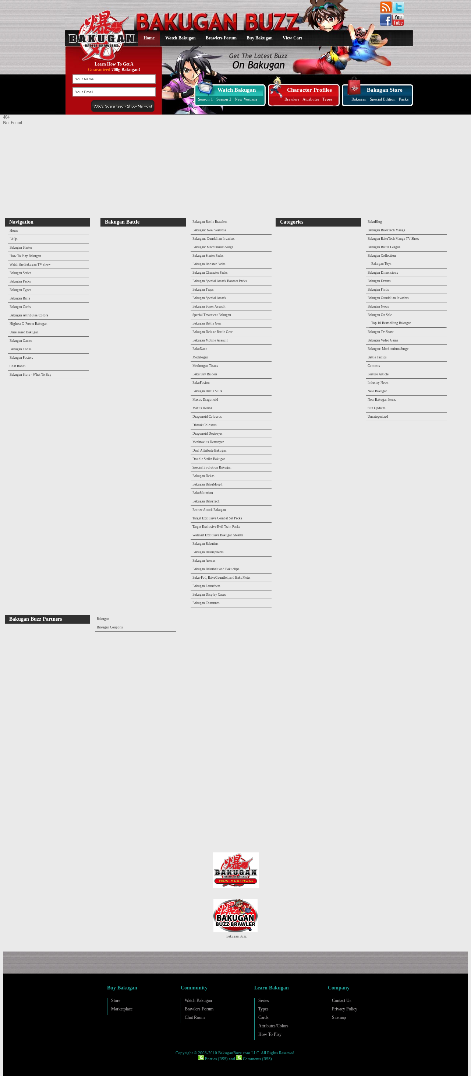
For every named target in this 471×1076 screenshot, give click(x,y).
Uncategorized (378, 416)
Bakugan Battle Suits (207, 391)
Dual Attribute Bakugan (209, 450)
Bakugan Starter (21, 247)
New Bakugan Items (382, 400)
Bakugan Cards (20, 307)
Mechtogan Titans (205, 366)
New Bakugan (377, 391)
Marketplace (121, 1009)
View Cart (292, 38)
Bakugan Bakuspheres (208, 552)
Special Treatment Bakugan (211, 315)
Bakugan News (378, 306)
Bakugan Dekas (203, 476)
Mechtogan (200, 357)
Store (115, 1000)
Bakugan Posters (21, 358)
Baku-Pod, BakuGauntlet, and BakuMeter (221, 577)
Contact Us (341, 1000)
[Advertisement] (49, 172)
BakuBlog (375, 222)
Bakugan (358, 99)
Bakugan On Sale (380, 315)
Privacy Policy (344, 1009)
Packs (403, 99)
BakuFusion (201, 383)
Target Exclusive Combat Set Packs (217, 518)
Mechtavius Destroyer (208, 442)
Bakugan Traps (203, 289)
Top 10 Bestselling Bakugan (391, 323)
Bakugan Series (20, 273)
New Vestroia (246, 99)
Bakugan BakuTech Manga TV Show (393, 239)
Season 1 (205, 99)
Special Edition (383, 99)
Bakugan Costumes (206, 603)
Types (327, 99)
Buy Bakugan (260, 38)
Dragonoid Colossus (207, 416)
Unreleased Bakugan (24, 332)
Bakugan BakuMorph (207, 484)
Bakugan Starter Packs (208, 255)
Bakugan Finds (378, 289)
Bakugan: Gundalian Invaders (213, 239)
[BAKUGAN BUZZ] (100, 31)
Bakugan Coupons (110, 627)
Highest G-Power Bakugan (28, 324)
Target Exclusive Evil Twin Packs (216, 527)
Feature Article (378, 374)
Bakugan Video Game (383, 340)
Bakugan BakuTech (206, 501)
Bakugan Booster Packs (209, 264)
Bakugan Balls (20, 298)
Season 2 (223, 99)
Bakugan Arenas (204, 560)
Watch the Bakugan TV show (30, 264)
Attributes (310, 99)
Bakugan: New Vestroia (209, 230)
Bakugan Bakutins (205, 544)
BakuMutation (202, 493)
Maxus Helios (202, 408)
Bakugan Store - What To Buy (31, 374)
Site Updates (377, 408)
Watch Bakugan (180, 38)
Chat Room (17, 366)
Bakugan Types (20, 290)
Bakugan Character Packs (210, 272)
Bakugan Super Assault (209, 306)
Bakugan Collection (382, 255)
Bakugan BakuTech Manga (386, 230)
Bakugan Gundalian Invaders (388, 298)
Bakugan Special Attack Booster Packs (219, 281)
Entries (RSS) (216, 1058)
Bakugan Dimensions (383, 272)
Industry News (378, 383)
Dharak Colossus (204, 425)
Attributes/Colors (273, 1025)
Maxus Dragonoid (205, 400)
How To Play (269, 1034)
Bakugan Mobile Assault (210, 340)
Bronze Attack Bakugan (209, 510)
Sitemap (339, 1017)
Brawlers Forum (221, 38)
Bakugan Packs (20, 281)
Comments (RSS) (257, 1058)
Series (263, 1000)
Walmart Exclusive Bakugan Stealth (217, 535)
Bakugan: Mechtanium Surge (212, 247)
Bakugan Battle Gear (207, 323)
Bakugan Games (21, 341)
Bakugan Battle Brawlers (209, 222)
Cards (263, 1017)
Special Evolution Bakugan (211, 467)
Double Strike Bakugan (209, 459)
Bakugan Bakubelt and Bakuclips (216, 569)
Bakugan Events (379, 281)
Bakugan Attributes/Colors (29, 315)
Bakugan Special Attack (209, 298)
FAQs (14, 239)
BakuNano (200, 349)
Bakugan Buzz (236, 936)
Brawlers (291, 99)
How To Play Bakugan (25, 256)
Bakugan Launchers (206, 586)
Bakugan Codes (21, 349)
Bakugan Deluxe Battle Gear (212, 332)
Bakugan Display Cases (209, 594)
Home (149, 38)
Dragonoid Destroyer (207, 433)
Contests (374, 366)
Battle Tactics (377, 357)
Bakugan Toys (381, 264)
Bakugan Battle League (384, 247)
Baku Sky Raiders (204, 374)
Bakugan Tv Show (381, 332)
